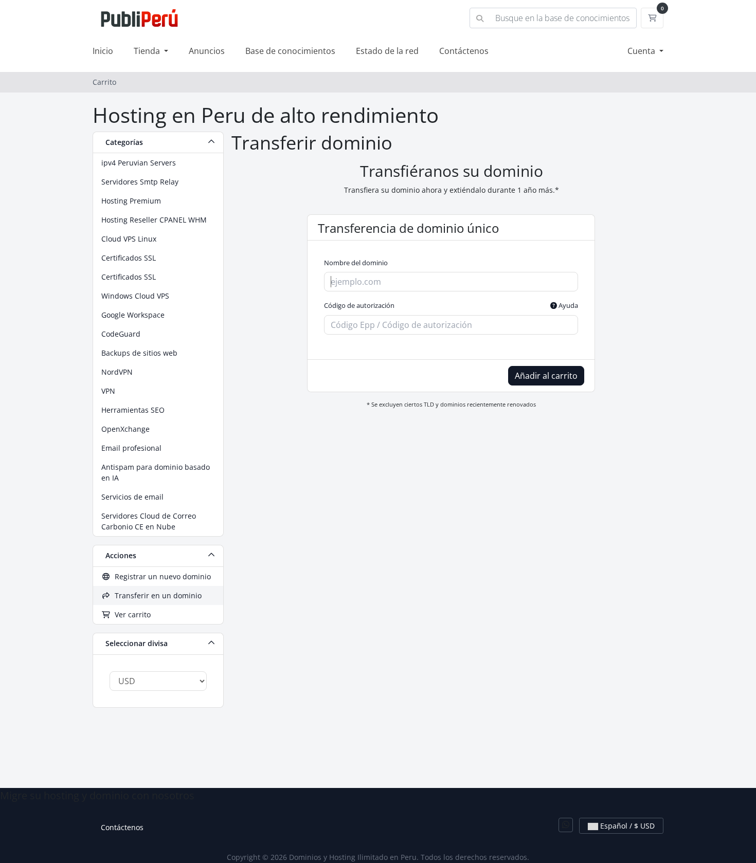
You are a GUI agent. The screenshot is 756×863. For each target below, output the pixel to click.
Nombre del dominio (356, 262)
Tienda (148, 51)
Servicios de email (132, 497)
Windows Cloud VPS (135, 296)
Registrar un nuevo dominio (161, 576)
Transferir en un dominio (156, 595)
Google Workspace (133, 315)
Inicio (103, 51)
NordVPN (117, 372)
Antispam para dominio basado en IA (155, 472)
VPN (108, 391)
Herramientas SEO (133, 410)
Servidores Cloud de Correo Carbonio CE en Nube (148, 521)
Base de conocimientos (290, 51)
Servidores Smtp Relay (139, 182)
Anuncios (207, 51)
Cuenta (642, 51)
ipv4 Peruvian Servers (138, 163)
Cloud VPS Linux (128, 239)
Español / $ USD (626, 826)
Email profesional (131, 448)
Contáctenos (464, 51)
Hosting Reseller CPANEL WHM (154, 220)
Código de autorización (451, 305)
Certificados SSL (128, 258)
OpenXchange (125, 429)
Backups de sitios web (139, 353)
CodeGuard (120, 334)
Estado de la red (387, 51)
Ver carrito (131, 614)
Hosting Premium (131, 201)
